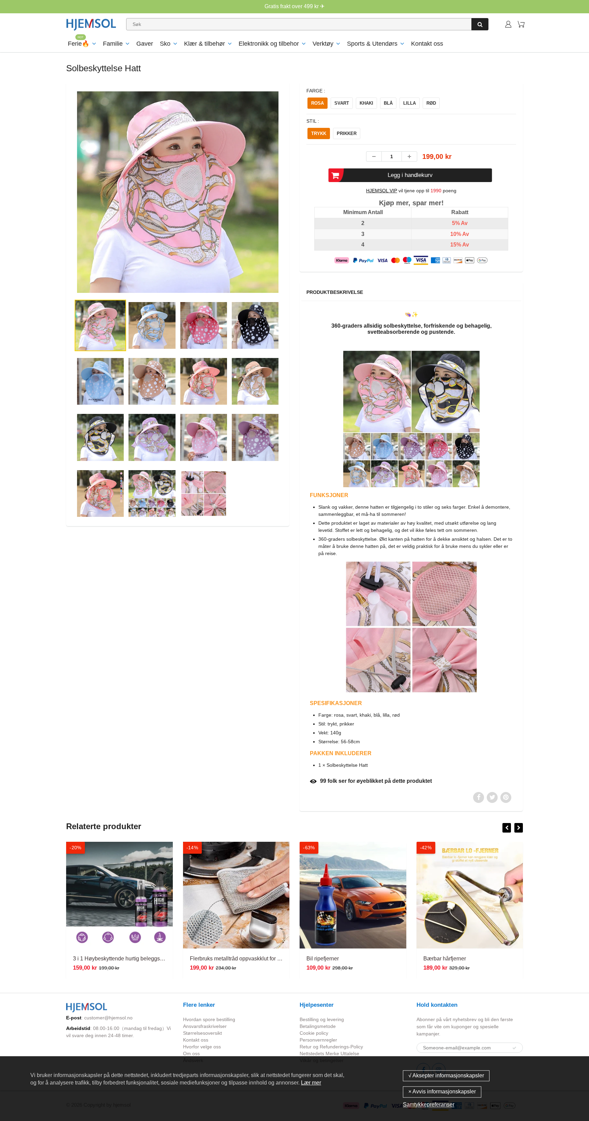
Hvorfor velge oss (202, 1046)
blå (388, 103)
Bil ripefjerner (322, 958)
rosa (317, 103)
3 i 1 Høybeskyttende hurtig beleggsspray (123, 958)
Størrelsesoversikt (202, 1033)
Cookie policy (314, 1033)
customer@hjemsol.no (108, 1017)
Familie (113, 43)
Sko (165, 43)
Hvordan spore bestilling (209, 1019)
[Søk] (479, 24)
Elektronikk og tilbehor (269, 43)
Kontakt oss (427, 43)
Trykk (318, 133)
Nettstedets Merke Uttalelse (329, 1053)
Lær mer (311, 1083)
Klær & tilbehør (204, 43)
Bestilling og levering (322, 1019)
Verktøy (323, 43)
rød (431, 103)
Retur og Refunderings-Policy (331, 1046)
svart (341, 103)
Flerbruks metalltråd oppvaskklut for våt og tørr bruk (251, 958)
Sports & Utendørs (372, 43)
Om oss (191, 1053)
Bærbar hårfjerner (444, 958)
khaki (366, 103)
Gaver (144, 43)
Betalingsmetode (318, 1026)
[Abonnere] (514, 1048)
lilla (409, 103)
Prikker (347, 133)
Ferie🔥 (78, 43)
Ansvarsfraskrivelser (205, 1026)
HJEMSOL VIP (381, 190)
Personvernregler (318, 1040)
